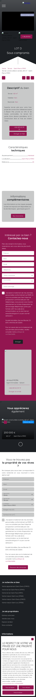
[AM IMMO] (28, 6)
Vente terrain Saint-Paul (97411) (12, 593)
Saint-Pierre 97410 (20, 68)
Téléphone (7, 270)
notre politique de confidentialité (12, 683)
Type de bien (6, 498)
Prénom (6, 253)
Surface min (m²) (9, 515)
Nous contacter (7, 625)
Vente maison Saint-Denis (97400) (13, 599)
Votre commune (9, 275)
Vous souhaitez (7, 280)
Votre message (8, 286)
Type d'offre (6, 493)
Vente (4, 68)
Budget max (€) (8, 510)
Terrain (9, 68)
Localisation (6, 503)
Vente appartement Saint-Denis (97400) (15, 586)
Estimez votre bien (8, 615)
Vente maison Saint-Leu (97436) (13, 603)
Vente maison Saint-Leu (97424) (13, 596)
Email (5, 264)
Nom (5, 259)
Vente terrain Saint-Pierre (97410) (13, 590)
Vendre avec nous (8, 619)
